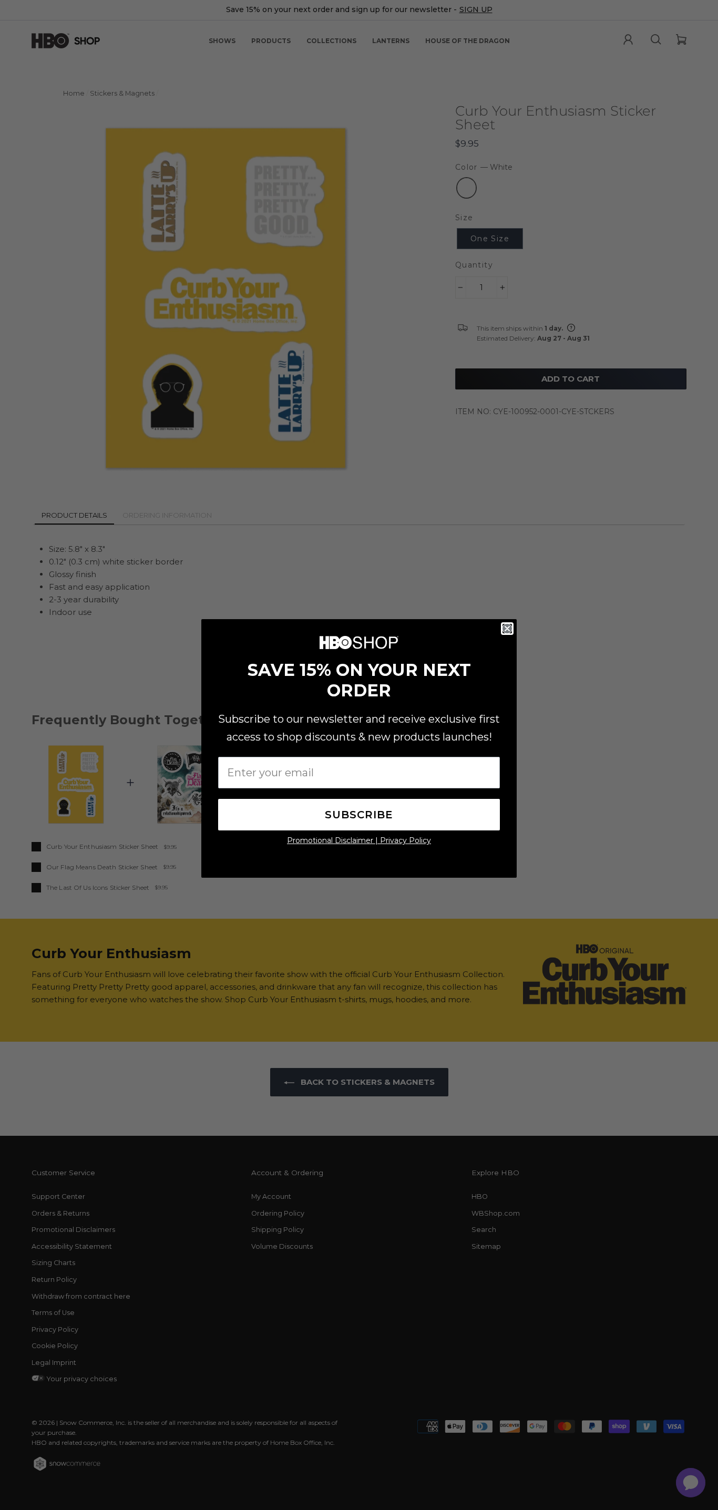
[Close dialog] (507, 628)
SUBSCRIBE (359, 814)
